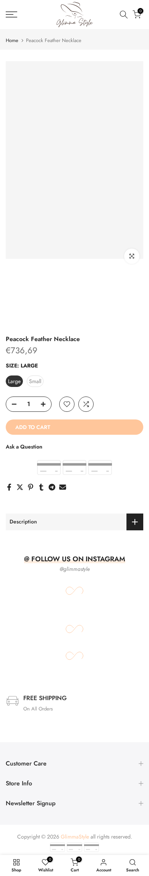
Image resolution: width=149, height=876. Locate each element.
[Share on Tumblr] (41, 487)
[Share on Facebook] (9, 487)
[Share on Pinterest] (30, 487)
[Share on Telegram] (52, 487)
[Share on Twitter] (19, 487)
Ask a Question (24, 446)
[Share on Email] (62, 487)
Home (12, 40)
